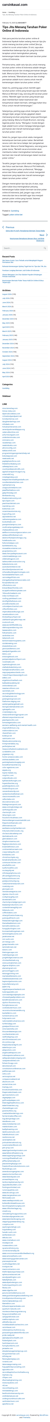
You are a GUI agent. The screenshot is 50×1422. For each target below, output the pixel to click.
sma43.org (6, 1211)
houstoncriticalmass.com (12, 817)
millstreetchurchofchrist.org (13, 1330)
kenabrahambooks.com (11, 860)
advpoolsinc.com (9, 1050)
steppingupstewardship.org (13, 1221)
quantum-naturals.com (11, 1309)
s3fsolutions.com (9, 585)
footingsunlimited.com (11, 1187)
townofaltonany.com (10, 984)
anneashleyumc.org (10, 1179)
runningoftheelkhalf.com (12, 1158)
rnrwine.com (7, 1361)
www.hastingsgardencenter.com (15, 1259)
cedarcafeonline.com (10, 432)
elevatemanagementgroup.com (14, 1351)
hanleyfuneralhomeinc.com (13, 670)
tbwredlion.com (8, 1303)
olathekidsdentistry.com (11, 667)
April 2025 (6, 327)
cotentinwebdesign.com (11, 556)
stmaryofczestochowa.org (12, 915)
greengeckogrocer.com (11, 699)
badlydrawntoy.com (10, 1129)
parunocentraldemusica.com (13, 1293)
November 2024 (8, 348)
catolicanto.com (8, 738)
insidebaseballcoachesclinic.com (15, 1324)
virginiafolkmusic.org (10, 728)
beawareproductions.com (12, 905)
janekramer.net (8, 936)
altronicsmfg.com (9, 448)
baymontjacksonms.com (12, 981)
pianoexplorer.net (9, 1261)
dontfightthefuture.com (11, 601)
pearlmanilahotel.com (11, 503)
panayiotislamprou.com (11, 524)
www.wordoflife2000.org (12, 625)
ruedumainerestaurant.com (13, 883)
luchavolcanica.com (10, 1016)
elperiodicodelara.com (11, 414)
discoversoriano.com (10, 802)
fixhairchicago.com (9, 1063)
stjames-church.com (10, 894)
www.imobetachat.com (11, 1124)
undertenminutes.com (11, 437)
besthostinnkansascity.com (13, 1393)
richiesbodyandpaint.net (12, 416)
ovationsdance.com (10, 730)
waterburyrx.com (9, 1047)
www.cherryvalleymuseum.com (14, 553)
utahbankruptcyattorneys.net (13, 619)
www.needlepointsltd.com (12, 1200)
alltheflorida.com (9, 1322)
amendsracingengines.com (13, 1171)
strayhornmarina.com (10, 841)
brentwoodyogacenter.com (12, 1216)
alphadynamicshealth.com (12, 1338)
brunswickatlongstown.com (13, 931)
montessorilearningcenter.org (14, 1311)
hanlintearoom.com (10, 1343)
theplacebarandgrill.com (12, 1045)
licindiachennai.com (10, 419)
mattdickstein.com (9, 1126)
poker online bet (15, 215)
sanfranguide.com (9, 810)
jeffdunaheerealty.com (11, 1161)
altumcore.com (8, 1082)
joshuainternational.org (11, 1142)
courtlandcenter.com (10, 1034)
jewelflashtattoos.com (11, 490)
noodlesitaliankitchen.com (12, 482)
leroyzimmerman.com (11, 1354)
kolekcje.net (7, 736)
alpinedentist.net (9, 516)
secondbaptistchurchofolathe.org (15, 1372)
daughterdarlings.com (11, 421)
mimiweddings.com (10, 1390)
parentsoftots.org (9, 1111)
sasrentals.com (8, 691)
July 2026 (5, 298)
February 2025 (7, 335)
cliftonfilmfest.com (9, 609)
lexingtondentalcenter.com (12, 707)
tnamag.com (7, 1087)
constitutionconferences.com (13, 1068)
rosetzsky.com (7, 886)
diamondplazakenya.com (12, 1301)
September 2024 (8, 356)
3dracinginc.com (8, 815)
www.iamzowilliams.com (12, 1256)
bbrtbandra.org (8, 495)
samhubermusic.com (10, 1401)
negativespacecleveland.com (13, 989)
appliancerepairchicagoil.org (13, 472)
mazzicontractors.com (11, 1269)
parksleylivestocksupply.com (13, 762)
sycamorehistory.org (10, 1248)
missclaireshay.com (10, 408)
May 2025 (6, 323)
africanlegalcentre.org (11, 876)
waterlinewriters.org (10, 1105)
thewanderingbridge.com (12, 921)
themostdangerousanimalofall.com (16, 820)
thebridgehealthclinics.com (13, 1103)
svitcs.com (6, 1074)
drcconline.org (8, 1042)
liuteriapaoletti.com (10, 992)
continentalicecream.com (12, 849)
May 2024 (6, 372)
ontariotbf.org (8, 474)
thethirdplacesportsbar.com (13, 1272)
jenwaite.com (7, 1348)
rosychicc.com (7, 775)
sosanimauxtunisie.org (11, 511)
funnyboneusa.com (10, 1005)
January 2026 (7, 315)
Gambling (15, 211)
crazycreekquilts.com (10, 852)
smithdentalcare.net (10, 1396)
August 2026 (7, 294)
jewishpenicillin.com (10, 720)
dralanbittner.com (9, 646)
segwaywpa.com (8, 1097)
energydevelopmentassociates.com (16, 580)
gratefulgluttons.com (10, 786)
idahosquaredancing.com (12, 627)
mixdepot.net (7, 1243)
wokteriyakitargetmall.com (12, 704)
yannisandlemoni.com (11, 648)
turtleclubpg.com (9, 1023)
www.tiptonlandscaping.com (13, 1219)
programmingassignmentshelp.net (16, 453)
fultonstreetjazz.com (10, 543)
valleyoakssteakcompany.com (14, 1058)
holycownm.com (8, 1018)
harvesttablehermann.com (12, 575)
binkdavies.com (8, 854)
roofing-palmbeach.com (11, 598)
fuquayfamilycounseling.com (13, 1367)
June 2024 (6, 368)
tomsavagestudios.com (11, 722)
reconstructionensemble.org (13, 1010)
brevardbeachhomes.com (12, 588)
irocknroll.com (8, 622)
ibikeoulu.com (8, 910)
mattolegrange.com (10, 955)
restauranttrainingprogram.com (15, 714)
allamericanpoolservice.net (13, 717)
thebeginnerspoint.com (11, 804)
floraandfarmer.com (10, 583)
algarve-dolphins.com (11, 965)
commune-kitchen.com (11, 862)
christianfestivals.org (10, 960)
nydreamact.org (8, 485)
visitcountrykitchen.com (11, 963)
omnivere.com (8, 440)
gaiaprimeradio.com (10, 944)
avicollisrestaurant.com (11, 1039)
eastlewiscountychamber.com (13, 828)
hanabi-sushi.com (9, 1232)
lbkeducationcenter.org (11, 741)
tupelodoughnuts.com (11, 664)
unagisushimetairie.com (11, 487)
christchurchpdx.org (10, 857)
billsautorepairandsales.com (13, 1306)
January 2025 (7, 339)
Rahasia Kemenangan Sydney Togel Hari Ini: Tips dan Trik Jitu (24, 266)
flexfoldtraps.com (9, 1169)
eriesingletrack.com (10, 656)
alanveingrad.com (9, 968)
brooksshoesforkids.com (12, 1090)
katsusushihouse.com (11, 878)
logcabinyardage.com (10, 1119)
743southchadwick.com (11, 593)
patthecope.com (8, 1071)
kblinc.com (6, 654)
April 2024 (6, 376)
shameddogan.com (10, 1108)
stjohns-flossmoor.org (11, 1002)
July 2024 (5, 364)
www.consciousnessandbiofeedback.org (18, 1253)
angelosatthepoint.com (11, 1052)
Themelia (26, 1417)
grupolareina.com (9, 551)
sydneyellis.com (8, 709)
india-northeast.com (10, 596)
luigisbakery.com (9, 1229)
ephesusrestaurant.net (11, 1274)
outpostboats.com (9, 778)
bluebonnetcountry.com (11, 498)
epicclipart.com (8, 501)
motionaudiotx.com (10, 1383)
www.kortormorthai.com (12, 1174)
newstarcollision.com (10, 688)
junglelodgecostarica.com (12, 957)
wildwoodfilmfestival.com (12, 535)
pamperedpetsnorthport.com (13, 659)
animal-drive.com (9, 1084)
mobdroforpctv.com (10, 788)
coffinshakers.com (9, 913)
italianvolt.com (8, 638)
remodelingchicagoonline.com (14, 1214)
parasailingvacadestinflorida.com (15, 1332)
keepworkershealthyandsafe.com (15, 479)
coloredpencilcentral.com (12, 606)
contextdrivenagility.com (12, 907)
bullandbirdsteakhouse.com (13, 1203)
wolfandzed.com (8, 1235)
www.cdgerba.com (9, 1290)
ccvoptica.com (7, 1224)
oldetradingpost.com (10, 559)
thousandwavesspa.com (11, 1031)
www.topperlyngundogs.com (13, 1155)
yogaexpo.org (7, 754)
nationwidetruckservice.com (13, 1021)
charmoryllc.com (8, 812)
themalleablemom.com (11, 923)
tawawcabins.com (9, 630)
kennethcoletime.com (10, 926)
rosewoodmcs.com (9, 1245)
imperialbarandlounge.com (13, 612)
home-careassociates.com (12, 757)
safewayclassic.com (10, 466)
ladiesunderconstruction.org (13, 561)
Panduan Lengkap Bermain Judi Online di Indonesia (20, 270)
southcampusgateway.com (12, 527)
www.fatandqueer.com (11, 1177)
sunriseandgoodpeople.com (13, 994)
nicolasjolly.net (8, 870)
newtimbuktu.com (9, 445)
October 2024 (7, 352)
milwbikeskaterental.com (12, 979)
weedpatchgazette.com (11, 651)
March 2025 (6, 331)
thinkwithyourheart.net (11, 617)
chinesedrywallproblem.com (13, 997)
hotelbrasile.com (9, 540)
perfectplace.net (8, 746)
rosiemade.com (8, 662)
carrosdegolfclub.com (11, 577)
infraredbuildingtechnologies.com (15, 572)
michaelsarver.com (9, 696)
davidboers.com (8, 1121)
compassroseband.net (11, 1079)
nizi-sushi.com (8, 939)
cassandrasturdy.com (10, 791)
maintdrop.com (8, 506)
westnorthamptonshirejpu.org (14, 538)
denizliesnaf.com (9, 1066)
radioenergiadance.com (11, 519)
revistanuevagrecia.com (11, 891)
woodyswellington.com (11, 1277)
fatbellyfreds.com (9, 1280)
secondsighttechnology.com (13, 693)
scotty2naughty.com (10, 897)
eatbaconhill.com (9, 450)
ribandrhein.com (9, 733)
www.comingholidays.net (12, 807)
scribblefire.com (8, 752)
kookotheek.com (9, 522)
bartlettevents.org (9, 545)
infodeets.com (8, 424)
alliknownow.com (9, 825)
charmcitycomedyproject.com (14, 902)
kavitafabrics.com (9, 1013)
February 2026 (7, 311)
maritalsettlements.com (11, 976)
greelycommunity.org (10, 881)
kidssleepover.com (9, 456)
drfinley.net (6, 1356)
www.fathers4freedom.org (12, 1153)
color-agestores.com (10, 767)
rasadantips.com (8, 443)
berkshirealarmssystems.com (13, 641)
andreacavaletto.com (10, 759)
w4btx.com (6, 678)
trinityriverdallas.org (10, 744)
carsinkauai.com (8, 1327)
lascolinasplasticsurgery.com (13, 1206)
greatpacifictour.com (10, 1026)
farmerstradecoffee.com (11, 1116)
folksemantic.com (9, 633)
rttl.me (5, 1385)
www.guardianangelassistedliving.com (17, 1295)
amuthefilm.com (8, 865)
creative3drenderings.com (12, 1113)
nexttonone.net (8, 1137)
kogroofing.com (8, 514)
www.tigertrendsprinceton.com (14, 1150)
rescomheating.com (10, 1388)
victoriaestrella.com (10, 1029)
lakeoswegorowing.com (11, 1364)
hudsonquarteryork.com (12, 1285)
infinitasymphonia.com (11, 873)
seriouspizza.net (8, 1076)
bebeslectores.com (9, 564)
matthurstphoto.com (10, 1319)
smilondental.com (9, 685)
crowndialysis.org (9, 712)
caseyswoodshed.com (11, 1060)
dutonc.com (7, 950)
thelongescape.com (10, 952)
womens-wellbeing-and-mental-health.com (19, 725)
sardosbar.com (8, 635)
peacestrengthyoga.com (11, 1163)
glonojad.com (7, 889)
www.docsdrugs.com (10, 1192)
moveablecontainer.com (11, 548)
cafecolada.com (8, 799)
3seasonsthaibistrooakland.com (15, 749)
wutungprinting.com (10, 973)
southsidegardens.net (11, 1264)
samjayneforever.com (10, 1317)
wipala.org (6, 770)
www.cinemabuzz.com (11, 1240)
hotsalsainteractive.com (11, 427)
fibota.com (6, 1288)
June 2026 (6, 302)
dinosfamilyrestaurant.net (12, 569)
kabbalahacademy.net (11, 683)
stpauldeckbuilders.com (11, 1185)
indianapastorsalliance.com (13, 1055)
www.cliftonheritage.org (11, 1208)
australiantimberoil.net (11, 567)
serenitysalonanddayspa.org (13, 429)
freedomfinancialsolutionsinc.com (15, 1166)
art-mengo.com (8, 942)
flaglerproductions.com (11, 844)
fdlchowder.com (8, 1198)
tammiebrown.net (9, 947)
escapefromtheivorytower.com (14, 590)
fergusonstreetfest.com (11, 1314)
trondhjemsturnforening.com (14, 1298)
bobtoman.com (8, 509)
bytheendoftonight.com (11, 781)
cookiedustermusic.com (11, 1008)
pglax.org (6, 986)
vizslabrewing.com (9, 643)
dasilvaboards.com (9, 836)
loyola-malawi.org (9, 773)
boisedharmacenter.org (11, 765)
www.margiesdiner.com (11, 1195)
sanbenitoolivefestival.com (12, 794)
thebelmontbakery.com (11, 464)
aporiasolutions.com (10, 1095)
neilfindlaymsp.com (10, 1037)
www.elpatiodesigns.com (12, 1282)
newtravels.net (8, 458)
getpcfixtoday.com (9, 493)
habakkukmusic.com (10, 1134)
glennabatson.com (9, 839)
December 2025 (8, 319)
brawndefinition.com (10, 847)
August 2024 (7, 360)
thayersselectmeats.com (11, 1092)
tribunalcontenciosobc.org (12, 831)
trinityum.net (7, 1266)
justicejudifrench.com (10, 918)
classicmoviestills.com (11, 796)
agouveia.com (7, 1369)
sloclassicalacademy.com (12, 833)
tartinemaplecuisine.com (12, 934)
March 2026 (6, 306)
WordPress (44, 1415)
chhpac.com (7, 1377)
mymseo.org (7, 1375)
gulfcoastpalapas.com (11, 1100)
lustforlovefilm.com (10, 868)
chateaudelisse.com (10, 530)
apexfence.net (7, 1404)
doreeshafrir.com (9, 899)
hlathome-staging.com (11, 701)
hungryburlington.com (11, 928)
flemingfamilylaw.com (11, 1359)
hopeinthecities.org (10, 783)
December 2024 (8, 344)
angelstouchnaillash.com (12, 680)
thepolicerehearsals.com (12, 823)
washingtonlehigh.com (11, 1227)
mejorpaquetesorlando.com (13, 672)
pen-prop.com (8, 1148)
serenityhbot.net (8, 1140)
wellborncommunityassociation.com (16, 532)
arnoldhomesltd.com (10, 604)
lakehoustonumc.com (10, 1132)
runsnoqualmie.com (10, 1190)
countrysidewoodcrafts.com (13, 469)
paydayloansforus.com (11, 461)
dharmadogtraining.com (12, 1380)
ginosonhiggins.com (10, 971)
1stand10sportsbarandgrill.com (14, 675)
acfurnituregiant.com (10, 435)
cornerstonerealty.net (10, 1251)
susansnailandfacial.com (12, 1145)
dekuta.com (7, 1237)
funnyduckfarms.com (10, 1346)
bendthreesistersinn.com (12, 1000)
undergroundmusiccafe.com (13, 1398)
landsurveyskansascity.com (13, 1182)
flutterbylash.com (9, 1340)
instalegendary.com (10, 477)
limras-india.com (9, 411)
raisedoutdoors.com (10, 614)
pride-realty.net (8, 1335)
